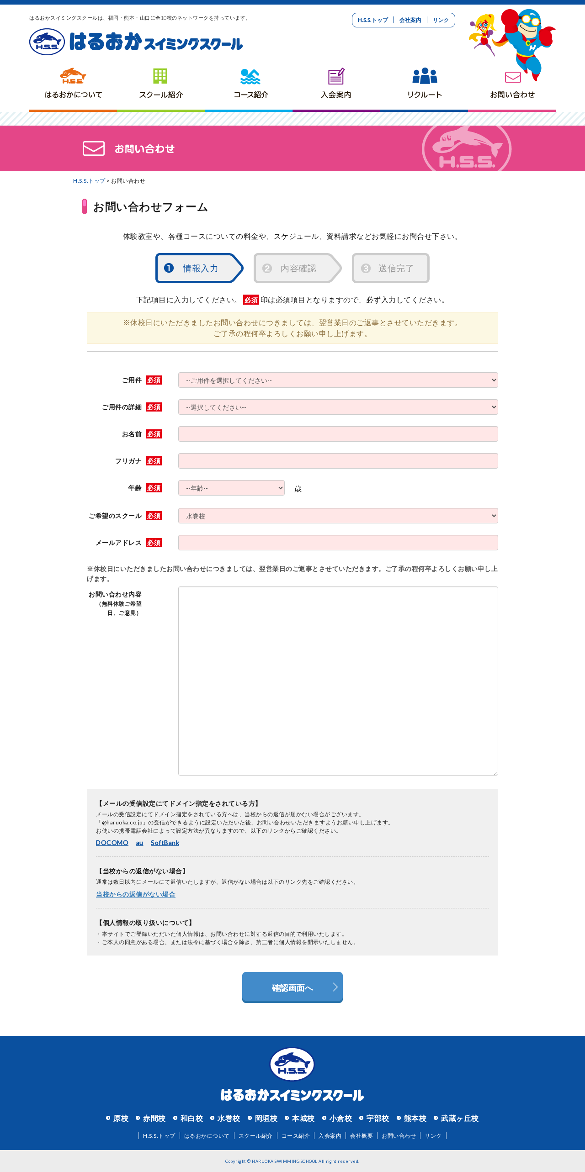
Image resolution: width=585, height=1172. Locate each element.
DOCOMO (112, 842)
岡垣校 (266, 1118)
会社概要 (361, 1135)
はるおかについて (73, 84)
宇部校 (378, 1118)
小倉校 (341, 1118)
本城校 (303, 1118)
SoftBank (165, 842)
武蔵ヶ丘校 (460, 1118)
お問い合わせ (512, 84)
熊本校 (415, 1118)
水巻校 (229, 1118)
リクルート (424, 84)
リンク (441, 19)
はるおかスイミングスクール (136, 42)
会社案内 (410, 19)
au (140, 842)
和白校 (192, 1118)
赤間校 (154, 1118)
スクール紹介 (161, 84)
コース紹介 (248, 84)
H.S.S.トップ (373, 19)
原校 (120, 1118)
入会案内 (336, 84)
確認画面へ (292, 987)
